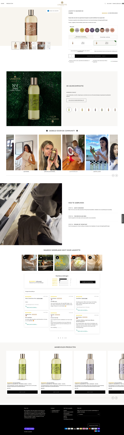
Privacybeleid (66, 413)
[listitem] (68, 109)
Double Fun (92, 30)
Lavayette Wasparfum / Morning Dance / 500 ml (53, 383)
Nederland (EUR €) (93, 425)
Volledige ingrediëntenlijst (76, 100)
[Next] (116, 175)
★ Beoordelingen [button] (122, 218)
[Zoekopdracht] (105, 3)
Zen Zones (102, 30)
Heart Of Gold (82, 30)
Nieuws (65, 416)
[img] (28, 296)
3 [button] (62, 337)
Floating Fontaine (107, 30)
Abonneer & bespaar (81, 37)
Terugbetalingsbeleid (68, 414)
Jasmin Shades (112, 30)
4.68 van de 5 (39, 281)
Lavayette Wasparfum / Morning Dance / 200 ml (19, 383)
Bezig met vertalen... (32, 307)
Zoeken (65, 410)
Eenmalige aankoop (105, 37)
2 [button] (60, 337)
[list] (92, 109)
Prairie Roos (87, 30)
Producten (9, 3)
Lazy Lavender (77, 30)
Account (109, 3)
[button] (118, 3)
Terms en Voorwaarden (68, 411)
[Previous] (113, 175)
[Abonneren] (98, 414)
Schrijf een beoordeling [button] (87, 282)
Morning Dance (72, 30)
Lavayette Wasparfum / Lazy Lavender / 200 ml (86, 383)
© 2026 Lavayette (28, 431)
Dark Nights (97, 30)
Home (2, 3)
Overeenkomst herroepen (68, 419)
